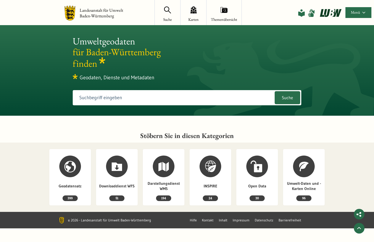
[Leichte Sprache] (301, 13)
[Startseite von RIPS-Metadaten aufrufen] (331, 13)
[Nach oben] (359, 228)
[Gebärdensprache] (311, 13)
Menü (355, 12)
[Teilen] (359, 214)
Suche (287, 97)
